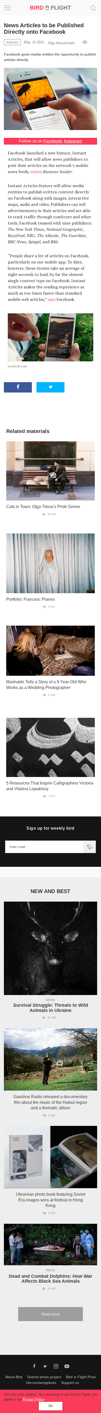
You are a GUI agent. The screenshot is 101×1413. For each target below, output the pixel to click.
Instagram (73, 141)
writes (36, 171)
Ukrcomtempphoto (41, 1383)
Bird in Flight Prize (81, 1377)
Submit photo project (44, 1377)
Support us (70, 1383)
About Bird (13, 1377)
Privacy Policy (33, 1399)
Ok (50, 1406)
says (51, 299)
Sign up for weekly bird (50, 828)
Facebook (53, 141)
